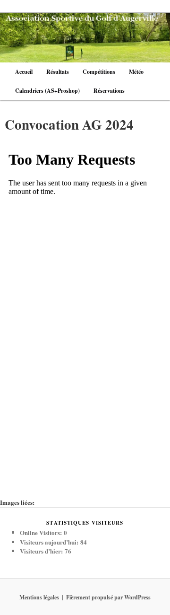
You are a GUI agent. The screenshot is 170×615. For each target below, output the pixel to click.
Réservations (109, 91)
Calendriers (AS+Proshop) (47, 91)
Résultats (57, 72)
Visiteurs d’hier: (42, 550)
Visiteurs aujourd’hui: (50, 541)
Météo (136, 72)
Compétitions (99, 72)
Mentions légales (39, 597)
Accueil (24, 72)
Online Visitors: (42, 532)
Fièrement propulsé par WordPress (108, 597)
